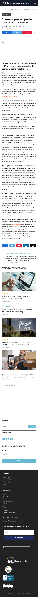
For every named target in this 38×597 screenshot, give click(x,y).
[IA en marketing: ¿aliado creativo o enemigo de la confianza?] (19, 281)
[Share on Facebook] (7, 32)
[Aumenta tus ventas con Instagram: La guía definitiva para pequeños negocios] (19, 360)
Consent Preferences (9, 521)
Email (4, 451)
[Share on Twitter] (17, 32)
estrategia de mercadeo (9, 96)
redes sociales (16, 224)
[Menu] (35, 3)
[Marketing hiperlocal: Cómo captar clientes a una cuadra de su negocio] (19, 327)
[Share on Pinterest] (27, 32)
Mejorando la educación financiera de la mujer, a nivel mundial (28, 258)
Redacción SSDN (9, 26)
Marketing (7, 14)
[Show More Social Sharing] (34, 32)
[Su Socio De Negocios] (16, 3)
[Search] (32, 3)
